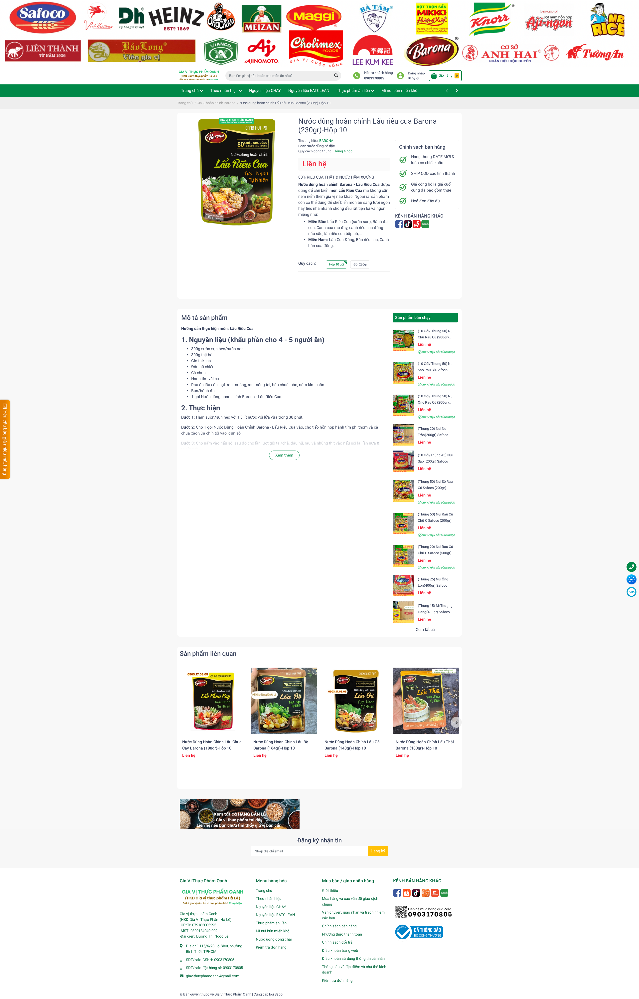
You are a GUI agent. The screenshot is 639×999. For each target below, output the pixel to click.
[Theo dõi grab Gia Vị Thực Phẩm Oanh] (425, 223)
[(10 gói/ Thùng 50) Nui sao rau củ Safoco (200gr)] (403, 373)
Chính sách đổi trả (337, 942)
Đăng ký (413, 78)
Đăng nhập (416, 73)
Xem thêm (284, 455)
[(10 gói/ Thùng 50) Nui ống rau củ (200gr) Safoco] (403, 405)
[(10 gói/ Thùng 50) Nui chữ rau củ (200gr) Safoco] (403, 340)
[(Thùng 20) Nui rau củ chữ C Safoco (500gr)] (403, 556)
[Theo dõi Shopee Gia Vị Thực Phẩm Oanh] (407, 892)
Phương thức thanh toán (342, 934)
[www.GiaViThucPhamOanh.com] (319, 33)
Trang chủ (264, 890)
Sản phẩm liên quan (208, 653)
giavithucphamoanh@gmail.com (212, 976)
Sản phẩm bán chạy (413, 317)
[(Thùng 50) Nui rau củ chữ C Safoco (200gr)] (403, 523)
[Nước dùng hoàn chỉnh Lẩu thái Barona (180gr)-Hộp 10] (426, 701)
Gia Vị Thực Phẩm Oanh (232, 994)
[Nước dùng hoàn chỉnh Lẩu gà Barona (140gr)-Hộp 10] (355, 701)
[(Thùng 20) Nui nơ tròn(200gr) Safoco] (403, 435)
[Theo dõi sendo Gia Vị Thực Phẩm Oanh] (417, 223)
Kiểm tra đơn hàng (271, 947)
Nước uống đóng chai (274, 939)
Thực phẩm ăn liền (271, 923)
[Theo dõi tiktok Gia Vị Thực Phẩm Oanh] (408, 223)
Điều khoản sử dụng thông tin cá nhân (353, 958)
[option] (212, 715)
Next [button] (456, 722)
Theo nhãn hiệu (268, 898)
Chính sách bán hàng (339, 926)
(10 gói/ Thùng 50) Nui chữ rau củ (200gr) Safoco (435, 337)
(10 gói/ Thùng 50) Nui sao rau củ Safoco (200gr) (435, 370)
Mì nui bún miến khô (273, 931)
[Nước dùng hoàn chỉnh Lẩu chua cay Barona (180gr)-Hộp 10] (213, 701)
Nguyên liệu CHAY (271, 907)
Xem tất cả (425, 629)
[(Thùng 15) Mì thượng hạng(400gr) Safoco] (403, 612)
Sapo (279, 994)
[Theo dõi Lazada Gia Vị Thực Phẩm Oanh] (426, 892)
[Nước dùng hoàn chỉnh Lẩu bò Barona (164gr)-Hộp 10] (284, 701)
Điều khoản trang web (340, 950)
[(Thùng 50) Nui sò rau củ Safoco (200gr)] (403, 490)
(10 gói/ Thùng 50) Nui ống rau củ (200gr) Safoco (435, 402)
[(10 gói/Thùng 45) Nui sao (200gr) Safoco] (403, 461)
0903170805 (374, 78)
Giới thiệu (330, 890)
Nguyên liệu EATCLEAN (275, 915)
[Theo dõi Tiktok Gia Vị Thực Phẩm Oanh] (416, 892)
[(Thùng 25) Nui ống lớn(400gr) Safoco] (403, 585)
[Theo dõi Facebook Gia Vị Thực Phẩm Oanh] (399, 223)
